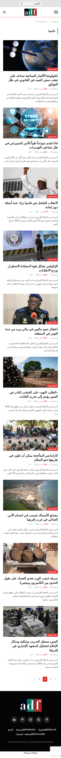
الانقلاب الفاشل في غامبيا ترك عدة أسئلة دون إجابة (31, 205)
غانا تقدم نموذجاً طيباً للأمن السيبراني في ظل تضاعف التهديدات (31, 145)
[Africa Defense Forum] (30, 12)
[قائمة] (56, 12)
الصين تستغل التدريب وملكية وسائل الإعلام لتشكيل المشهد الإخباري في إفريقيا (34, 645)
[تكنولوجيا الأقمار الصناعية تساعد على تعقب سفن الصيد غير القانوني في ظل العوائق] (30, 55)
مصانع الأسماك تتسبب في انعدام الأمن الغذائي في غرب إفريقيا (33, 517)
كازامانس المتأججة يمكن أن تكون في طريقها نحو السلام (33, 457)
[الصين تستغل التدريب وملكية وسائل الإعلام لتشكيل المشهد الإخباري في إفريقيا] (30, 621)
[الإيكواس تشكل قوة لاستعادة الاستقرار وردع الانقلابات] (30, 246)
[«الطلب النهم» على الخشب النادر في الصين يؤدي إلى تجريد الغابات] (30, 372)
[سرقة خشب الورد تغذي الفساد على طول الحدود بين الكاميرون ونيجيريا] (30, 558)
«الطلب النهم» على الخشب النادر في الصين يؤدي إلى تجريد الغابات (34, 394)
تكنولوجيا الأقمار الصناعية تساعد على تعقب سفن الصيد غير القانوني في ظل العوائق (33, 79)
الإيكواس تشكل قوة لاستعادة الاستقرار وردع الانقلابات (33, 268)
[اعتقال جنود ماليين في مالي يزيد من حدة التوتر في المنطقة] (30, 309)
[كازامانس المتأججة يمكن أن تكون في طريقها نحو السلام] (30, 435)
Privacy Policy (30, 753)
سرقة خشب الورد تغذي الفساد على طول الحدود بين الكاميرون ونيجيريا (31, 580)
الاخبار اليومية (52, 69)
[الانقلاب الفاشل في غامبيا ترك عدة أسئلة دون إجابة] (30, 182)
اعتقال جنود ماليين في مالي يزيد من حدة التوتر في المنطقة (31, 331)
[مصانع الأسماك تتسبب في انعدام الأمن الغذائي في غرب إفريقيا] (30, 495)
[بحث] (4, 12)
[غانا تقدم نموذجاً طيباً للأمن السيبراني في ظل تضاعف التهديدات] (30, 123)
